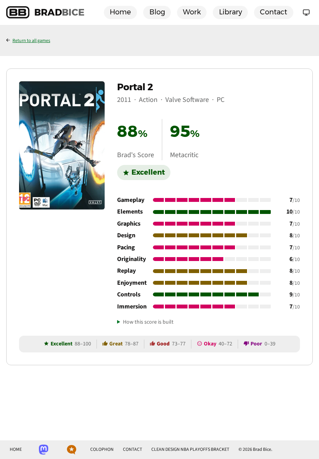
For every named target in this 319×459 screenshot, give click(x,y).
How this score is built (148, 322)
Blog (157, 12)
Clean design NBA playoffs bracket (190, 449)
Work (192, 12)
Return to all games (31, 40)
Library (230, 12)
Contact (273, 12)
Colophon (102, 449)
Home (120, 12)
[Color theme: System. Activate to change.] (306, 12)
